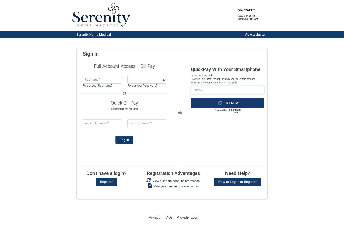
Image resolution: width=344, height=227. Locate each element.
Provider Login (188, 217)
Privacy (154, 217)
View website (255, 35)
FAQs (168, 217)
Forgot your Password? (142, 85)
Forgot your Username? (97, 85)
